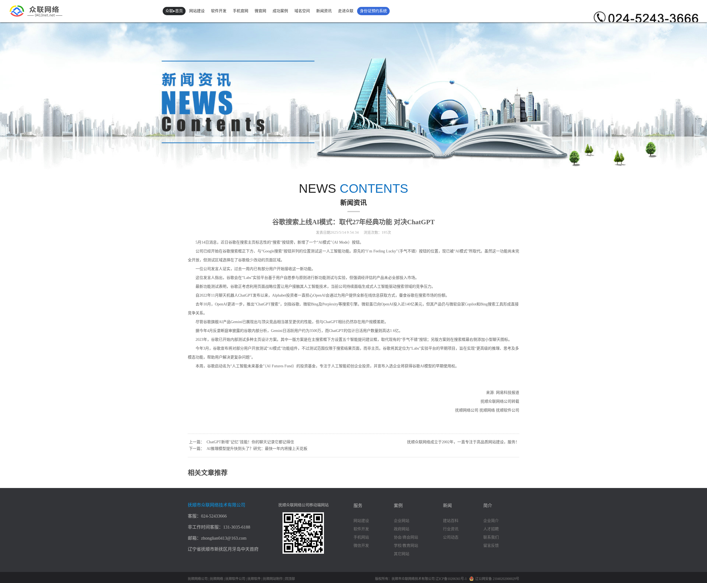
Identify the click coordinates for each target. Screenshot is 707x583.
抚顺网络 (216, 579)
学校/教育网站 (406, 546)
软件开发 (218, 11)
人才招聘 (491, 529)
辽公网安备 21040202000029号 (497, 579)
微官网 (260, 11)
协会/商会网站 (406, 537)
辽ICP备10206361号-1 (452, 579)
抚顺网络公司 (198, 579)
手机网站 (361, 537)
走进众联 (346, 11)
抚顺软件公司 (235, 579)
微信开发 (361, 546)
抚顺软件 (254, 579)
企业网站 (401, 521)
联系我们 (491, 537)
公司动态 (450, 537)
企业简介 (491, 521)
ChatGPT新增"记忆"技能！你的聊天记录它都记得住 (250, 442)
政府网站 (401, 529)
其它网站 (401, 554)
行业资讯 (450, 529)
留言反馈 (491, 546)
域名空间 (302, 11)
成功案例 (280, 11)
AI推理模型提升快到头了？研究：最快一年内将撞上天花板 (257, 449)
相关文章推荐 (208, 472)
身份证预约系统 (373, 11)
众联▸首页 (174, 11)
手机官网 (240, 11)
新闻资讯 (324, 11)
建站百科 (450, 521)
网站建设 (197, 11)
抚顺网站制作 (273, 579)
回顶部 (290, 579)
